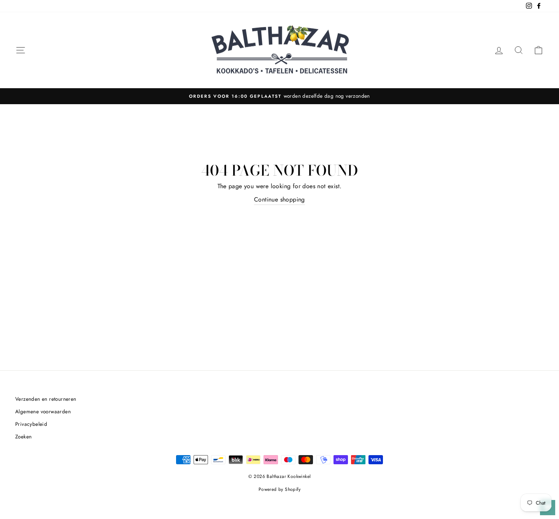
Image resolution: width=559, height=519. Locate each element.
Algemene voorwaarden (43, 411)
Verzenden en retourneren (45, 399)
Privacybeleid (31, 424)
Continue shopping (279, 199)
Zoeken (23, 436)
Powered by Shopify (279, 489)
